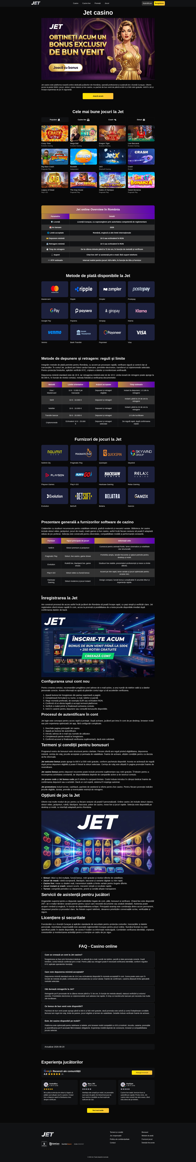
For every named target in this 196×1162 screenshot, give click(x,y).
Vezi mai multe (98, 1110)
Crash (110, 120)
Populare (53, 120)
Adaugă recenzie (142, 1072)
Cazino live (82, 120)
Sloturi (139, 120)
